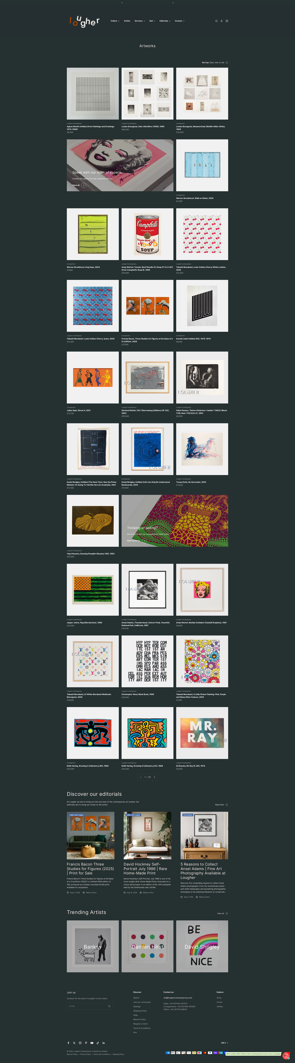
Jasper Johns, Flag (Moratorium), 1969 (84, 622)
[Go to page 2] (154, 777)
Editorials (164, 21)
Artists (127, 21)
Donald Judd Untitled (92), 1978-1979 (193, 339)
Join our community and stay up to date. (147, 3)
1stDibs (220, 1006)
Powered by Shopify (99, 1051)
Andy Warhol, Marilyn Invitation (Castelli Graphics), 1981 (201, 622)
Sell (151, 21)
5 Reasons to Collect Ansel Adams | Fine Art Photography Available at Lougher (203, 871)
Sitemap (136, 1006)
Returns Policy (139, 1019)
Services (139, 21)
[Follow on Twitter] (74, 1042)
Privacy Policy (85, 1054)
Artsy (219, 998)
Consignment (180, 123)
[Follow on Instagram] (80, 1042)
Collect (114, 21)
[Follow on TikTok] (97, 1042)
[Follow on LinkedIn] (103, 1042)
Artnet (219, 1002)
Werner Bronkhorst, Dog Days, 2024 (83, 267)
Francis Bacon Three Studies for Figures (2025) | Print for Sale (90, 868)
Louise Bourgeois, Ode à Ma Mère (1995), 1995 (143, 126)
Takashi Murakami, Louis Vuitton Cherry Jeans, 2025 (90, 339)
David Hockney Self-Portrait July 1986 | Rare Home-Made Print (145, 868)
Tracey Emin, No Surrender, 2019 (191, 482)
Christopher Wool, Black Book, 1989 (138, 694)
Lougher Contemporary (74, 123)
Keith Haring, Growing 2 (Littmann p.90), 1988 (88, 766)
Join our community (142, 1002)
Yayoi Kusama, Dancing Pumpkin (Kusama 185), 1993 (91, 554)
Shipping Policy (140, 1011)
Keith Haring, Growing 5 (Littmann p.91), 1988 (142, 766)
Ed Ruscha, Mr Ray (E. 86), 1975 (190, 766)
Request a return (140, 1024)
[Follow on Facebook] (68, 1042)
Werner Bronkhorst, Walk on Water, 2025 (194, 198)
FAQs (135, 1015)
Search (136, 998)
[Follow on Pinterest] (86, 1042)
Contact (178, 21)
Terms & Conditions (141, 1028)
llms (135, 1032)
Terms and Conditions (101, 1054)
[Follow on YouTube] (91, 1042)
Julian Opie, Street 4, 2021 (79, 410)
